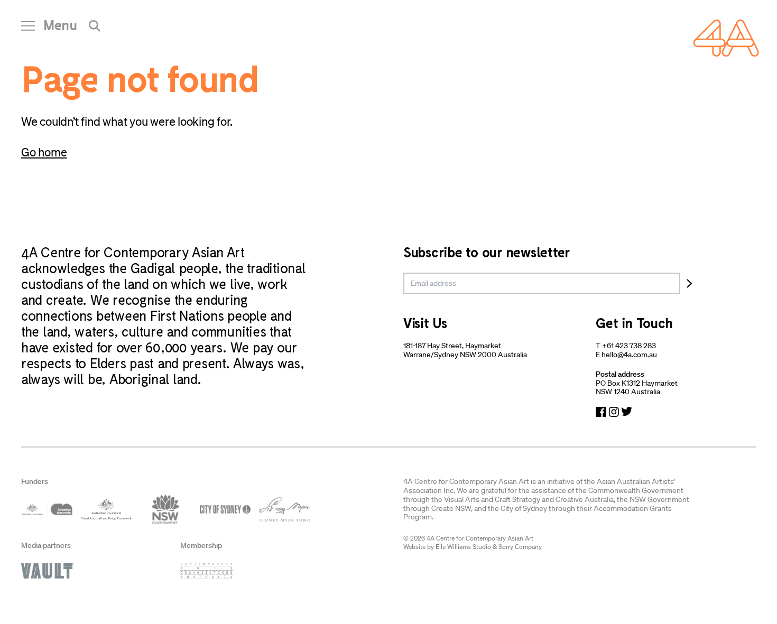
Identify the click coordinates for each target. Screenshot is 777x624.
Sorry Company (519, 546)
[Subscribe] (689, 283)
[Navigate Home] (726, 38)
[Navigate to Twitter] (626, 412)
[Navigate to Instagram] (613, 412)
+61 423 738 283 (629, 345)
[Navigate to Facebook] (601, 412)
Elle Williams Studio (463, 546)
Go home (44, 152)
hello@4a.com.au (629, 354)
